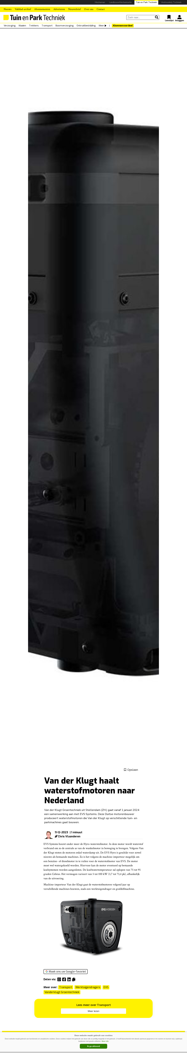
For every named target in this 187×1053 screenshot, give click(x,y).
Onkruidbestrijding (86, 25)
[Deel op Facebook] (64, 979)
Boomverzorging (64, 25)
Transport (47, 25)
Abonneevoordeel (123, 25)
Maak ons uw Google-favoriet (67, 971)
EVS (105, 987)
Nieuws (7, 9)
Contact (101, 9)
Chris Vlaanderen (69, 836)
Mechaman (100, 2)
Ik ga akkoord (93, 1046)
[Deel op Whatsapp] (59, 979)
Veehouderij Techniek (171, 2)
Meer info (105, 1041)
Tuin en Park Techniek (146, 2)
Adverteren (59, 9)
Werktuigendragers (87, 987)
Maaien (22, 25)
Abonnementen (42, 9)
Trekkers (34, 25)
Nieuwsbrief (74, 9)
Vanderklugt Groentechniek (61, 992)
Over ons (88, 9)
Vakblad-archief (23, 9)
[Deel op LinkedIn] (69, 979)
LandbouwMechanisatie (120, 2)
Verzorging (10, 25)
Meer (101, 25)
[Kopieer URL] (74, 979)
